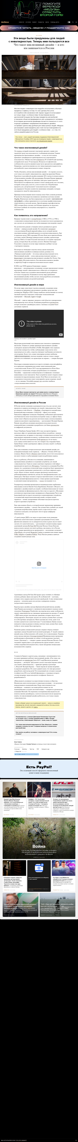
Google (39, 297)
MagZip (16, 199)
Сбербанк (37, 410)
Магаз (47, 22)
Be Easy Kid (32, 526)
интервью (26, 611)
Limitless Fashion (31, 534)
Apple (33, 297)
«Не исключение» (38, 178)
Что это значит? (21, 1140)
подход (19, 151)
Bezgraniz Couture (37, 532)
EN (76, 22)
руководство (54, 302)
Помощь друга (55, 22)
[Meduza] (5, 22)
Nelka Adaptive (19, 534)
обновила (34, 454)
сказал (42, 481)
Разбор (34, 22)
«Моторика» (35, 466)
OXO (16, 205)
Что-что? (24, 751)
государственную (37, 636)
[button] (39, 80)
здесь (36, 707)
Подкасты (41, 22)
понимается (40, 160)
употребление (36, 219)
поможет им (37, 381)
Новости (21, 22)
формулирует (18, 258)
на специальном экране (44, 141)
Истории (28, 22)
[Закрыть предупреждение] (76, 1140)
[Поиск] (73, 22)
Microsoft (27, 297)
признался (44, 439)
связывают (52, 229)
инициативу (29, 660)
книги (20, 260)
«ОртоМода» (18, 532)
